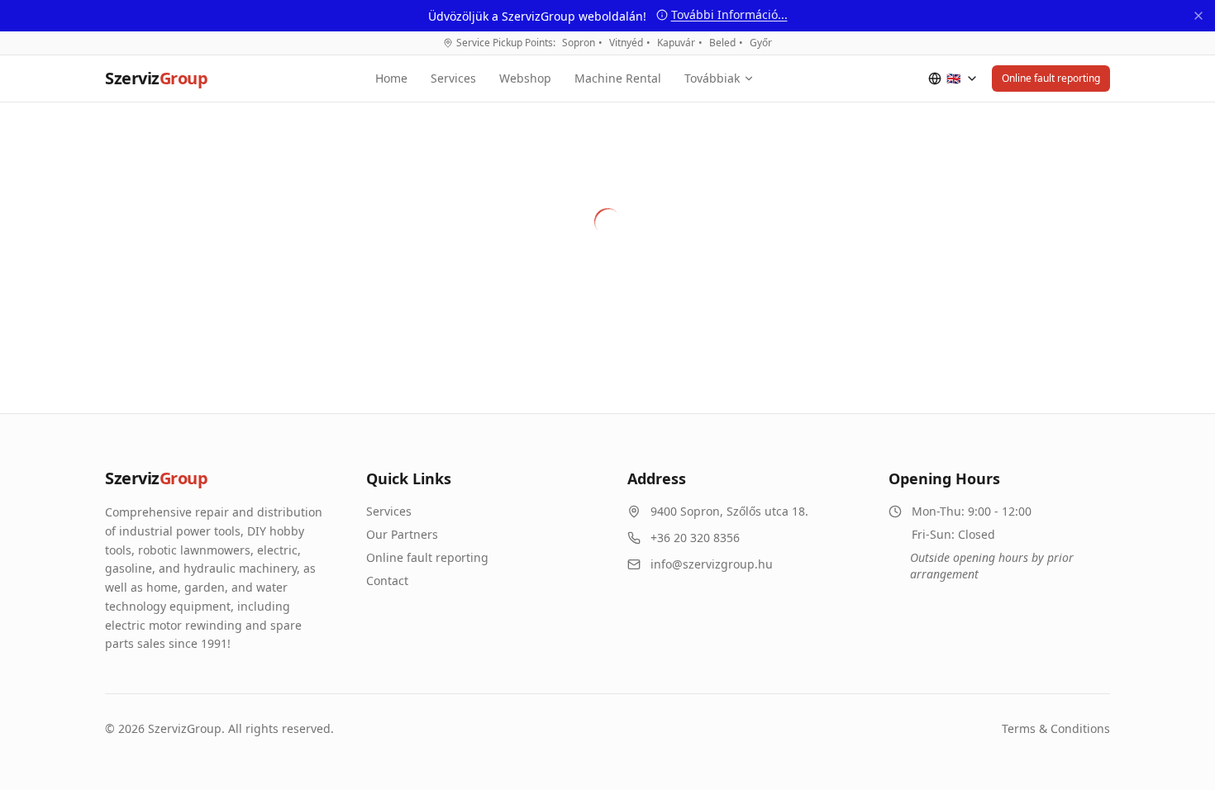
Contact (387, 580)
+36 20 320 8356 (695, 537)
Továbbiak (712, 78)
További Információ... (729, 14)
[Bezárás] (1198, 16)
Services (453, 78)
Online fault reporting (1051, 78)
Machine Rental (617, 78)
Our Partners (402, 534)
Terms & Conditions (1056, 728)
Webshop (525, 78)
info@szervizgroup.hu (711, 564)
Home (391, 78)
